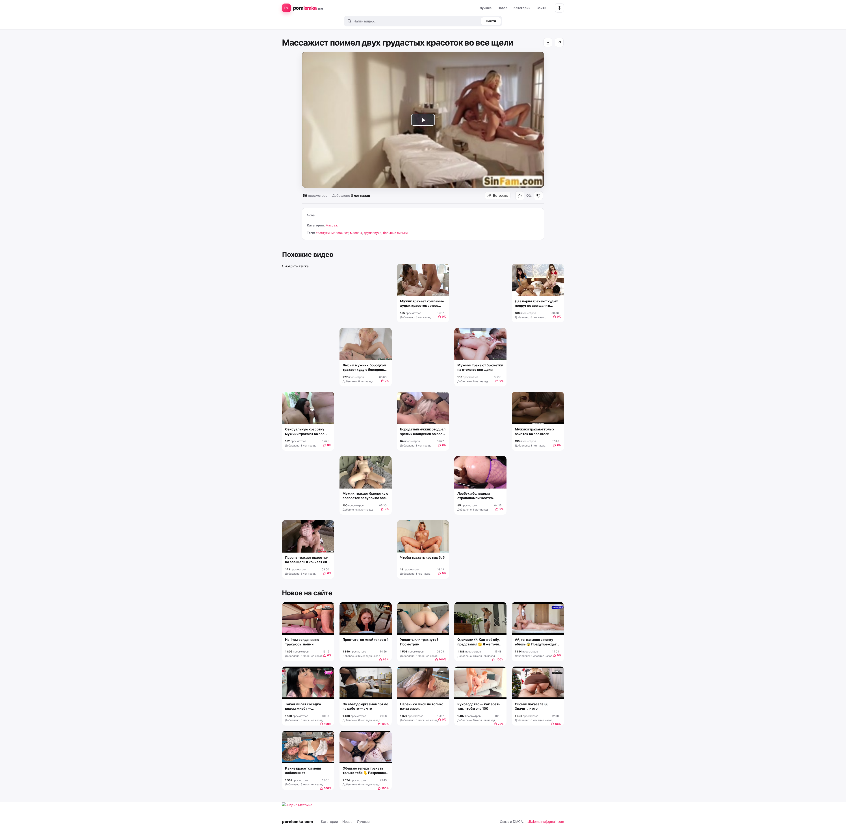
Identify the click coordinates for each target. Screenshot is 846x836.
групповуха (372, 233)
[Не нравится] (538, 195)
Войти (541, 8)
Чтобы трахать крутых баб (422, 557)
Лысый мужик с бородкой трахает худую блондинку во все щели (364, 367)
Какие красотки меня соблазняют (303, 770)
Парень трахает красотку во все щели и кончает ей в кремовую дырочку (307, 559)
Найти (491, 21)
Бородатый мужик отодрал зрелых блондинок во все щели (422, 431)
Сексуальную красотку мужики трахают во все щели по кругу (305, 431)
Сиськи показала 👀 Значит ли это (531, 706)
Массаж (332, 225)
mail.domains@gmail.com (544, 821)
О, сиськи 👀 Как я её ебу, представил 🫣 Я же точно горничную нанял (479, 642)
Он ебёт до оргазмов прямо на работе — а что (365, 706)
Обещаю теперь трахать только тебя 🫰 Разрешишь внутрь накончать (365, 770)
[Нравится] (519, 195)
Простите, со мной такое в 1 (365, 640)
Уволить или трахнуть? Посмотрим (419, 642)
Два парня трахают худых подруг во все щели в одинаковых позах (536, 303)
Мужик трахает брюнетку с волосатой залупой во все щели (365, 495)
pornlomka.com (297, 821)
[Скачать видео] (548, 42)
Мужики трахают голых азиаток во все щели (534, 431)
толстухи (323, 233)
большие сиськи (395, 233)
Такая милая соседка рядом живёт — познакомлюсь (303, 706)
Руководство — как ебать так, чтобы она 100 (478, 706)
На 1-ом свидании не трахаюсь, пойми (302, 642)
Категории (522, 8)
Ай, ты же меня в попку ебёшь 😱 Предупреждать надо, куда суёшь (536, 642)
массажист (339, 233)
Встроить (500, 195)
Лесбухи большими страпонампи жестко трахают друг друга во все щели (479, 495)
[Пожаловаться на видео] (559, 42)
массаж (356, 233)
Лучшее (486, 8)
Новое (502, 8)
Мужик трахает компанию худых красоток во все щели (422, 303)
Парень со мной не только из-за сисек (421, 706)
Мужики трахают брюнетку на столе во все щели (480, 367)
